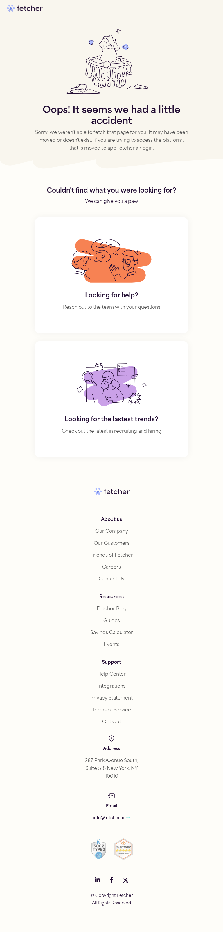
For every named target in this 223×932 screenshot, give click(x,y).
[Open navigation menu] (212, 8)
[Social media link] (97, 880)
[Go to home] (25, 8)
